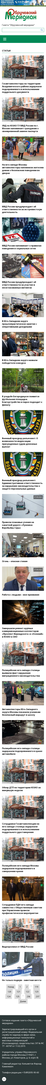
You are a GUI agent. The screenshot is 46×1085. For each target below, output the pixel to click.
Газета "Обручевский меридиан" (18, 25)
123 (36, 991)
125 (17, 996)
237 (37, 996)
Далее (23, 1001)
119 (36, 986)
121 (18, 991)
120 (9, 991)
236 (28, 996)
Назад (11, 986)
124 (8, 996)
